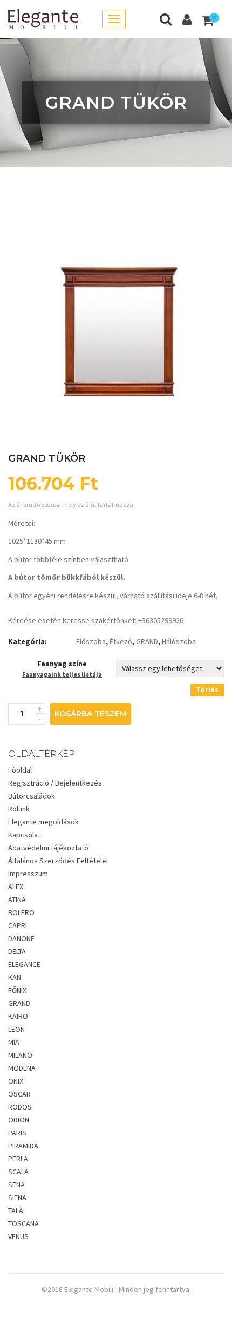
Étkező (121, 641)
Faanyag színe (62, 663)
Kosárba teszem (90, 714)
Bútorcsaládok (31, 796)
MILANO (20, 1055)
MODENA (22, 1068)
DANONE (21, 938)
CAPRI (17, 925)
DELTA (17, 951)
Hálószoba (179, 641)
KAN (14, 977)
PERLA (18, 1159)
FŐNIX (17, 990)
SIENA (17, 1197)
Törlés (207, 689)
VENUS (18, 1236)
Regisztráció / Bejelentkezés (55, 783)
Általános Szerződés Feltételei (58, 860)
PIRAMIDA (23, 1146)
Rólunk (19, 809)
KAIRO (18, 1016)
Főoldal (20, 770)
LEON (16, 1029)
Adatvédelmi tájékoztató (48, 848)
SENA (16, 1184)
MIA (13, 1042)
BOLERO (21, 912)
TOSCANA (23, 1223)
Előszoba (91, 641)
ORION (18, 1120)
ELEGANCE (24, 964)
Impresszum (28, 873)
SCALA (18, 1171)
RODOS (20, 1107)
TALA (15, 1210)
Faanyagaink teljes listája (62, 674)
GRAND (147, 641)
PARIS (17, 1133)
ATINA (17, 899)
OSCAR (19, 1094)
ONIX (15, 1081)
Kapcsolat (24, 835)
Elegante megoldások (43, 822)
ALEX (15, 886)
